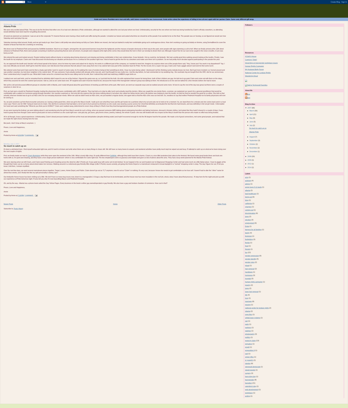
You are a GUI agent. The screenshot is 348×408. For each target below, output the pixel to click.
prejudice (248, 344)
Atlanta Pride (10, 26)
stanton (248, 363)
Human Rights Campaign (254, 66)
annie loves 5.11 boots (253, 187)
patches (248, 331)
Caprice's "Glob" (251, 60)
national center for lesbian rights (257, 308)
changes (248, 207)
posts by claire (250, 341)
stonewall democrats (252, 367)
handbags (249, 272)
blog (246, 200)
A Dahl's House (250, 56)
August (252, 137)
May (251, 118)
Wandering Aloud (251, 76)
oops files (248, 314)
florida (247, 243)
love (246, 298)
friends (247, 249)
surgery (248, 373)
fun (246, 252)
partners (248, 328)
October (252, 144)
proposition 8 (250, 350)
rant (246, 354)
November (253, 148)
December (253, 152)
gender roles (249, 262)
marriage (248, 301)
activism (248, 181)
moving (248, 305)
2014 (250, 167)
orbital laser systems (252, 318)
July (251, 125)
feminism (248, 236)
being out (248, 197)
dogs (247, 217)
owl (246, 321)
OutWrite (113, 156)
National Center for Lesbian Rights (258, 73)
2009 (250, 160)
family (247, 233)
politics (247, 337)
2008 (250, 156)
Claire (248, 98)
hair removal (249, 269)
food (246, 246)
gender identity (250, 259)
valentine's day (250, 386)
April (251, 114)
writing (247, 396)
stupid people (250, 370)
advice (247, 184)
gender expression (252, 256)
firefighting (249, 239)
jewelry (247, 285)
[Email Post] (36, 135)
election (248, 220)
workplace (249, 393)
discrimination (250, 213)
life (246, 295)
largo (247, 288)
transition (248, 383)
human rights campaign (253, 282)
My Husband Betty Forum (254, 69)
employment (249, 223)
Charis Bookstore (34, 156)
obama (247, 311)
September (253, 140)
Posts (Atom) (18, 209)
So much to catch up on (15, 146)
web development (251, 390)
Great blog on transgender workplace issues (261, 63)
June (251, 122)
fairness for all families (253, 230)
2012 (250, 164)
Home (115, 204)
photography (249, 334)
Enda (247, 226)
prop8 (247, 347)
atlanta (247, 190)
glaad (247, 266)
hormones (249, 275)
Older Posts (222, 204)
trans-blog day (250, 377)
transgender (249, 380)
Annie (248, 94)
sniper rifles (249, 357)
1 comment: (29, 195)
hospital (248, 279)
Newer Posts (8, 204)
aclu (246, 177)
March (251, 111)
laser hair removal (251, 292)
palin (247, 324)
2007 (250, 108)
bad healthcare (250, 194)
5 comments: (29, 135)
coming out (249, 210)
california (248, 203)
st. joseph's (249, 360)
